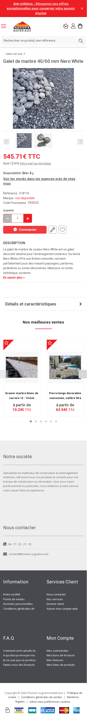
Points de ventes (14, 599)
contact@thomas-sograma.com (28, 554)
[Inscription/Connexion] (73, 26)
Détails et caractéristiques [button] (30, 304)
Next (80, 142)
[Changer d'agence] (65, 26)
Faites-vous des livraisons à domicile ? (27, 665)
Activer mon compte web (62, 609)
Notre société (11, 594)
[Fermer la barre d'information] (82, 8)
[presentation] (83, 374)
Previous (6, 142)
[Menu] (5, 26)
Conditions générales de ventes (23, 609)
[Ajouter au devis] (52, 230)
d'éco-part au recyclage (35, 163)
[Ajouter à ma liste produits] (62, 230)
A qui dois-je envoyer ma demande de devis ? (32, 655)
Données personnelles (18, 604)
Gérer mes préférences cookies (49, 702)
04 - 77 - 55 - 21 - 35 (19, 544)
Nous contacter (56, 594)
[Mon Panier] (80, 26)
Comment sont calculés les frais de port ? (29, 651)
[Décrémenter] (7, 218)
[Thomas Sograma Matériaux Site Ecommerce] (22, 26)
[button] (30, 421)
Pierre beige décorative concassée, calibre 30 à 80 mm (65, 398)
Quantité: (9, 210)
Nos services (55, 599)
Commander (28, 229)
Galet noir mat (14, 54)
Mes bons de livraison (61, 655)
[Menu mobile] (5, 26)
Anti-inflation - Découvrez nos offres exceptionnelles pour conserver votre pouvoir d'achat (41, 8)
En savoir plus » (14, 277)
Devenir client (55, 604)
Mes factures (55, 660)
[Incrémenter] (27, 218)
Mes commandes (57, 651)
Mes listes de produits (61, 665)
